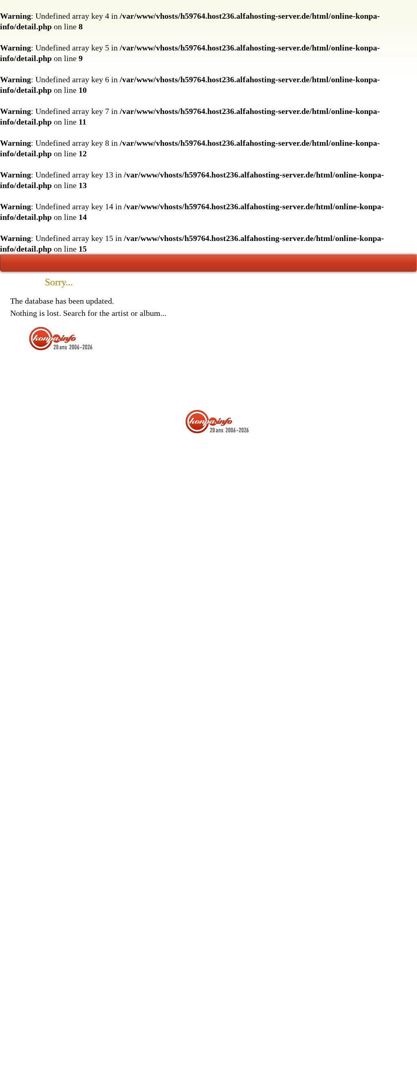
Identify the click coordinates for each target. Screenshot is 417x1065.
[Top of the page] (208, 392)
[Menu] (208, 263)
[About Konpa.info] (208, 448)
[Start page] (42, 263)
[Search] (375, 263)
